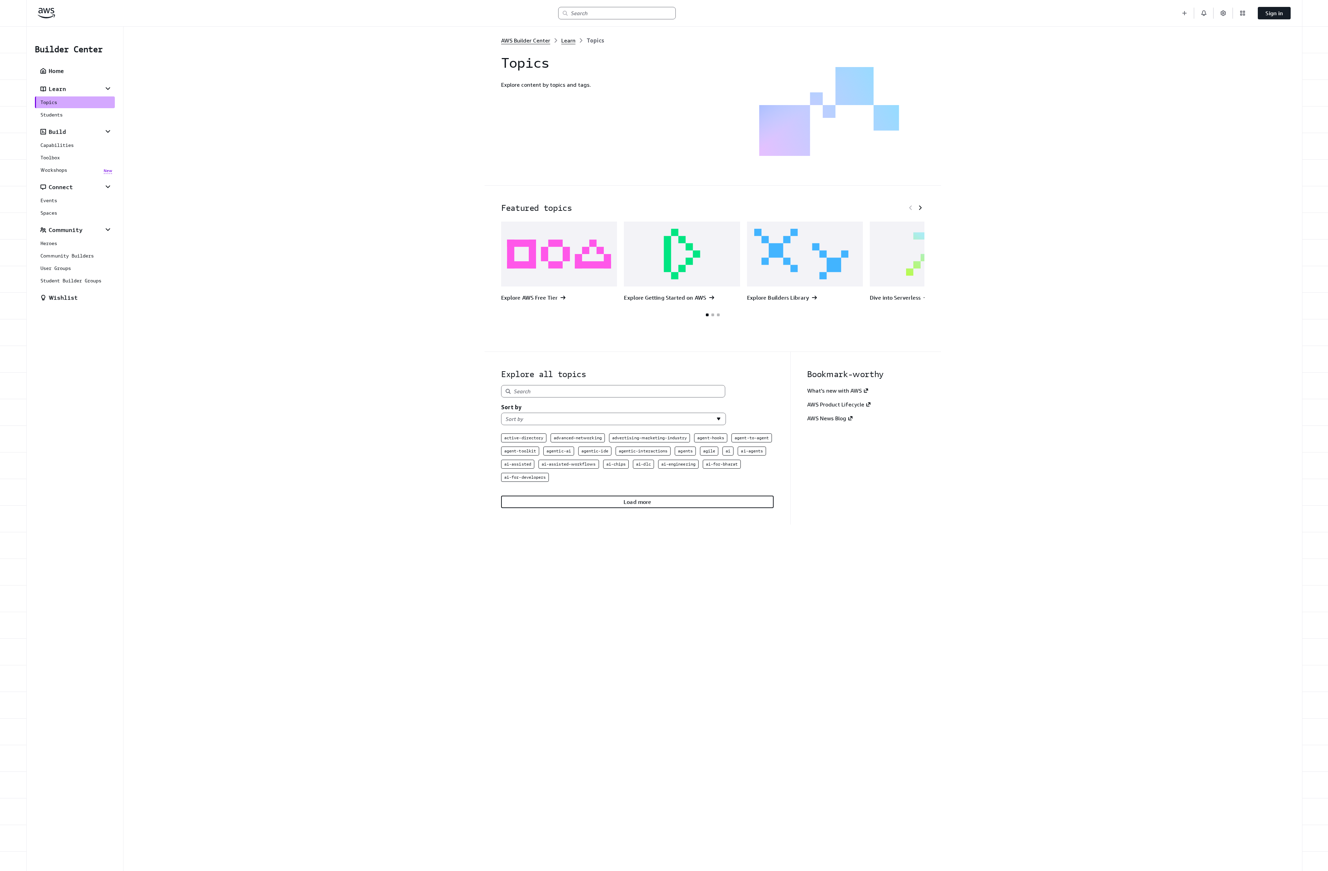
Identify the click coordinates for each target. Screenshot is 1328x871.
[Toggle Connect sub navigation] (108, 186)
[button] (1184, 13)
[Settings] (1223, 13)
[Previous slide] (910, 208)
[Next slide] (920, 208)
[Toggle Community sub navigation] (108, 229)
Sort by (511, 407)
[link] (595, 40)
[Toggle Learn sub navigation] (108, 88)
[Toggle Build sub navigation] (108, 131)
